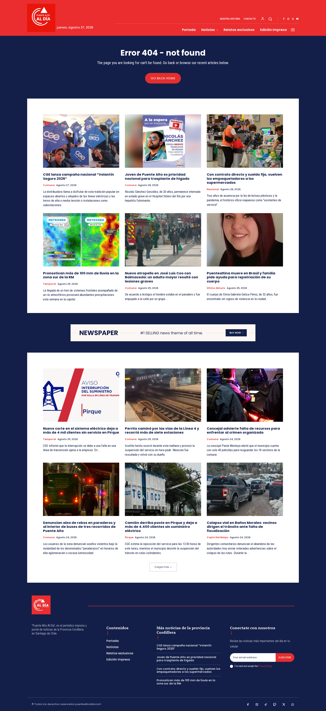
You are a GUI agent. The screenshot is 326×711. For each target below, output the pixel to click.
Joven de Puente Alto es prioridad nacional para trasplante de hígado (157, 176)
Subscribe (284, 657)
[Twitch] (274, 704)
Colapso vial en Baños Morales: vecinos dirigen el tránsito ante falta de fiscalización (242, 526)
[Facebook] (283, 19)
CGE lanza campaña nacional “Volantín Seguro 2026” (78, 176)
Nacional (213, 189)
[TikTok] (265, 704)
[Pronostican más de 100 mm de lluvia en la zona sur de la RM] (81, 239)
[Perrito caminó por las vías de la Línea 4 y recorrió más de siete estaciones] (163, 395)
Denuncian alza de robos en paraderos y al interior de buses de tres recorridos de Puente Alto (79, 526)
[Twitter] (293, 19)
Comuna (49, 185)
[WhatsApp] (292, 704)
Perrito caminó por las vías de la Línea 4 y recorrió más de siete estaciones (162, 430)
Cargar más (162, 567)
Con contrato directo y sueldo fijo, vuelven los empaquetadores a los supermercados (244, 178)
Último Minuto (216, 288)
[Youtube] (297, 19)
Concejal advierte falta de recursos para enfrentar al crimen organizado (243, 430)
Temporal (49, 283)
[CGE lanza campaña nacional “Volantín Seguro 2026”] (81, 141)
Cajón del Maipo (217, 537)
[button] (270, 18)
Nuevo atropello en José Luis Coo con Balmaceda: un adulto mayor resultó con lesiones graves (161, 277)
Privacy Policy (264, 666)
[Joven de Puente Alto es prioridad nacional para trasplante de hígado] (163, 141)
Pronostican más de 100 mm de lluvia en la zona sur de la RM (81, 275)
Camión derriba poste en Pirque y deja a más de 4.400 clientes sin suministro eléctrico (161, 526)
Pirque (129, 537)
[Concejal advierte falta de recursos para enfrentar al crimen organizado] (245, 395)
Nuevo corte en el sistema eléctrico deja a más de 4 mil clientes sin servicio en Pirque (81, 430)
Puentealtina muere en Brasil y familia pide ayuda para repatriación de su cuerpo (241, 277)
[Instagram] (288, 19)
